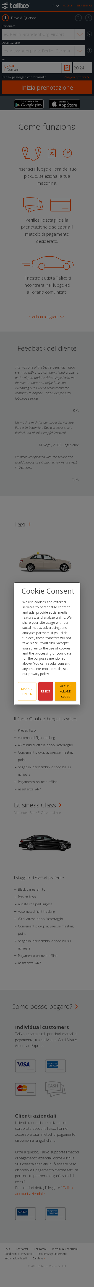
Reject (45, 691)
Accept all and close (65, 691)
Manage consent (27, 691)
